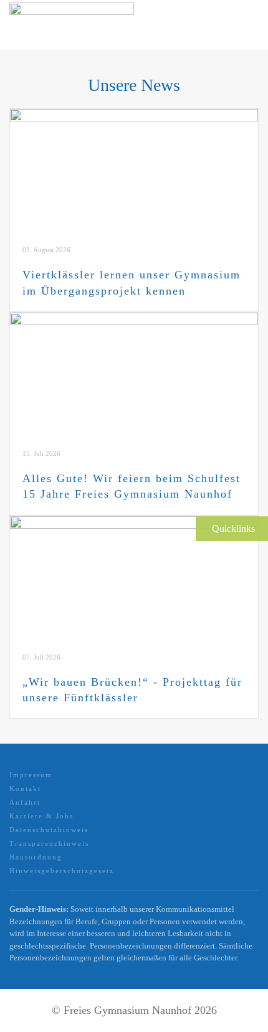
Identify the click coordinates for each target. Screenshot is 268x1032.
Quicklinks (233, 528)
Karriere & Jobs (41, 816)
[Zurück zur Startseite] (71, 25)
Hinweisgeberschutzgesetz (61, 870)
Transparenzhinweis (49, 843)
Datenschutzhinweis (49, 829)
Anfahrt (25, 802)
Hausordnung (35, 857)
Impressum (30, 775)
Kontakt (25, 788)
